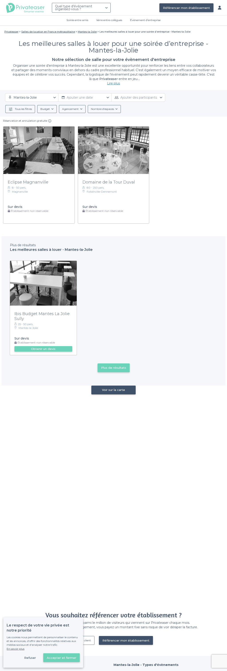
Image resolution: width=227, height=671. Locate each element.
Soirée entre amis (77, 20)
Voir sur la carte (113, 390)
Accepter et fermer (61, 657)
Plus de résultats (113, 367)
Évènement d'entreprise (145, 20)
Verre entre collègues (109, 20)
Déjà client (84, 640)
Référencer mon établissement (186, 8)
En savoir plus (15, 648)
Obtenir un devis (43, 349)
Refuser (30, 657)
